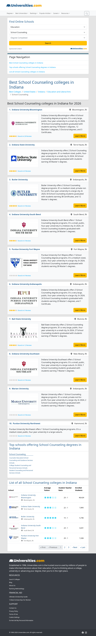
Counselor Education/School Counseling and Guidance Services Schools (21, 460)
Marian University (20, 388)
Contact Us (12, 608)
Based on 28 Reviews (25, 136)
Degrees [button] (10, 13)
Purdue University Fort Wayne (26, 249)
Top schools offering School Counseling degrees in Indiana (32, 67)
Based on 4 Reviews (24, 206)
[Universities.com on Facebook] (83, 632)
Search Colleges (14, 579)
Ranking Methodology (16, 589)
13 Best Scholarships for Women (20, 600)
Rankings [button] (33, 13)
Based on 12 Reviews (25, 345)
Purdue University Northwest (26, 423)
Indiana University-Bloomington (27, 109)
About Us (12, 585)
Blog (10, 582)
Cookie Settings (14, 617)
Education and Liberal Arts (59, 91)
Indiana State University (23, 144)
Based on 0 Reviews (24, 276)
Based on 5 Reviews (24, 310)
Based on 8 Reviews (24, 171)
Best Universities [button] (21, 13)
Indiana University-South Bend (26, 214)
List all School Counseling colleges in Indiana (27, 72)
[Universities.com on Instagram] (86, 632)
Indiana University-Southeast (25, 353)
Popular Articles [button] (44, 13)
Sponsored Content (15, 49)
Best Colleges (15, 91)
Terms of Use (13, 614)
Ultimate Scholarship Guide (18, 597)
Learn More (80, 136)
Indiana (41, 91)
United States (30, 91)
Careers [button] (55, 13)
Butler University (20, 179)
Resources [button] (64, 13)
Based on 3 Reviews (24, 241)
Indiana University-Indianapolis (27, 284)
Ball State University (21, 319)
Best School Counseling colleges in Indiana (26, 63)
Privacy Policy (13, 611)
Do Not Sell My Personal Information (21, 620)
